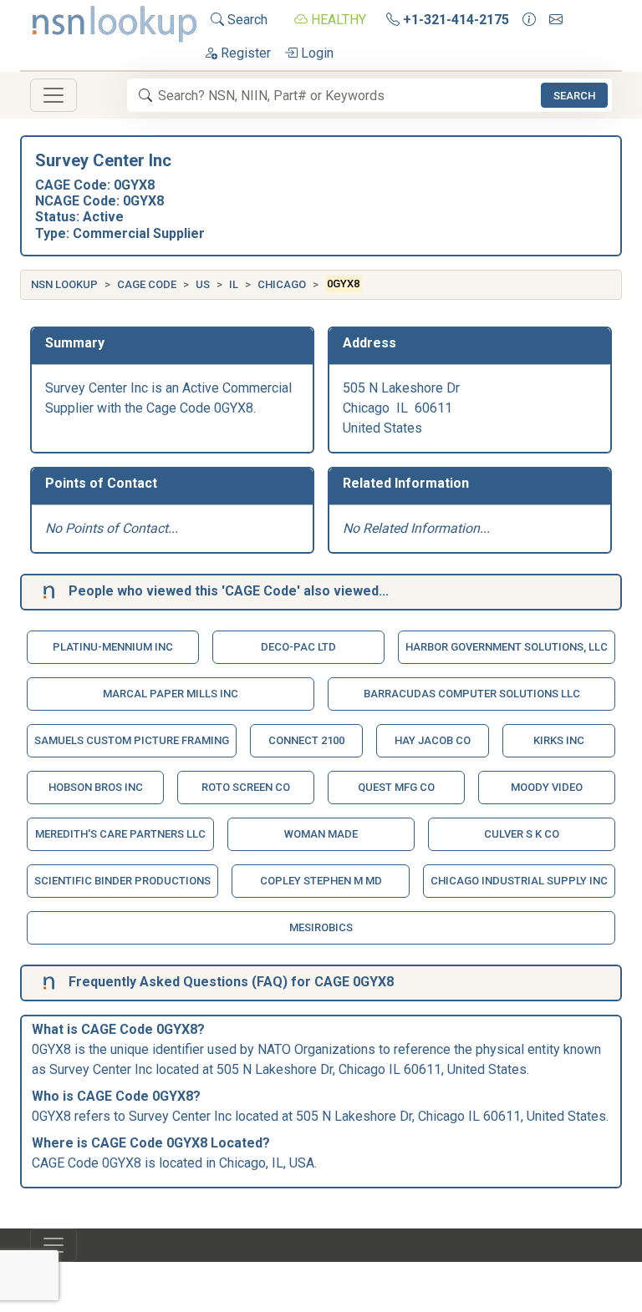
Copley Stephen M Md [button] (321, 880)
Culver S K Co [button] (521, 834)
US (203, 284)
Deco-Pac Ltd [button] (298, 647)
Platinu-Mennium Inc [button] (113, 647)
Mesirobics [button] (321, 927)
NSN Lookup (64, 284)
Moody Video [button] (547, 787)
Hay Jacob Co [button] (433, 740)
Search (246, 20)
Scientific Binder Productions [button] (122, 880)
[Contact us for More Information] (529, 20)
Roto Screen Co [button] (245, 787)
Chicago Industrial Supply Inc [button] (519, 880)
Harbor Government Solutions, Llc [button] (506, 647)
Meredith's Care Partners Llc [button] (120, 834)
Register (244, 53)
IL (233, 284)
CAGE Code (146, 284)
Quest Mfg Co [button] (396, 787)
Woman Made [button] (321, 834)
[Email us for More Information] (556, 20)
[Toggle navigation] (53, 95)
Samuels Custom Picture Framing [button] (131, 740)
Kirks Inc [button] (558, 740)
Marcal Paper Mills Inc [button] (170, 693)
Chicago (281, 284)
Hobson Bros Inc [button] (95, 787)
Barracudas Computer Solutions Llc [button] (472, 693)
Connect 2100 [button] (306, 740)
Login (316, 53)
